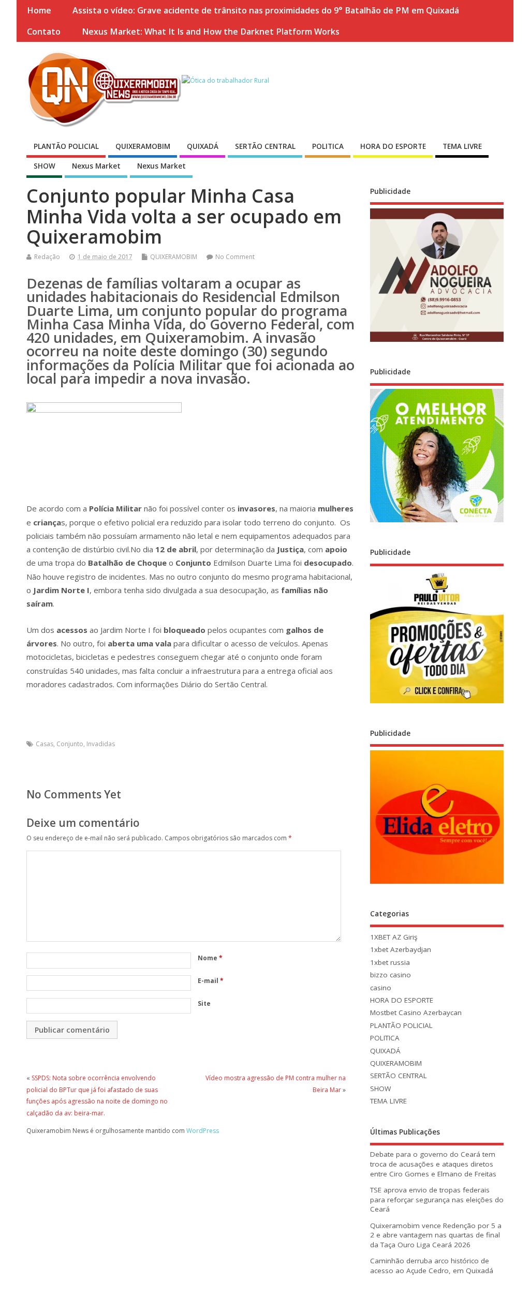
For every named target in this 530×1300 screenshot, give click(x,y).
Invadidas (100, 743)
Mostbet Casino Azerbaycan (416, 1012)
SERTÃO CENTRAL (265, 146)
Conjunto (69, 743)
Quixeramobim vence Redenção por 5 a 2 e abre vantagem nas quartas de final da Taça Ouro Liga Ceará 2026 (436, 1235)
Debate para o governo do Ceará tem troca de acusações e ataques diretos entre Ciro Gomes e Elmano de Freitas (433, 1164)
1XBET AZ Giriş (393, 937)
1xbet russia (390, 962)
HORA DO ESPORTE (393, 146)
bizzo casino (390, 974)
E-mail (211, 980)
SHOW (44, 166)
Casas (44, 743)
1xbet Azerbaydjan (400, 949)
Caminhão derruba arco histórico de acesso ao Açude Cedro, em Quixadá (431, 1265)
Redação (47, 256)
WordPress (202, 1130)
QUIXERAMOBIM (142, 146)
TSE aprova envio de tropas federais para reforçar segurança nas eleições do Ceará (437, 1199)
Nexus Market (96, 166)
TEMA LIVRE (462, 146)
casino (380, 987)
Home (39, 10)
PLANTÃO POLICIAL (66, 146)
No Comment (235, 256)
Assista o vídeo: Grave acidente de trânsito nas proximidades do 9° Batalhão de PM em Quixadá (265, 10)
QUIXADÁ (202, 146)
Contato (44, 31)
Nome (210, 958)
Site (204, 1003)
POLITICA (328, 146)
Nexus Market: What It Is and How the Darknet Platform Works (211, 31)
